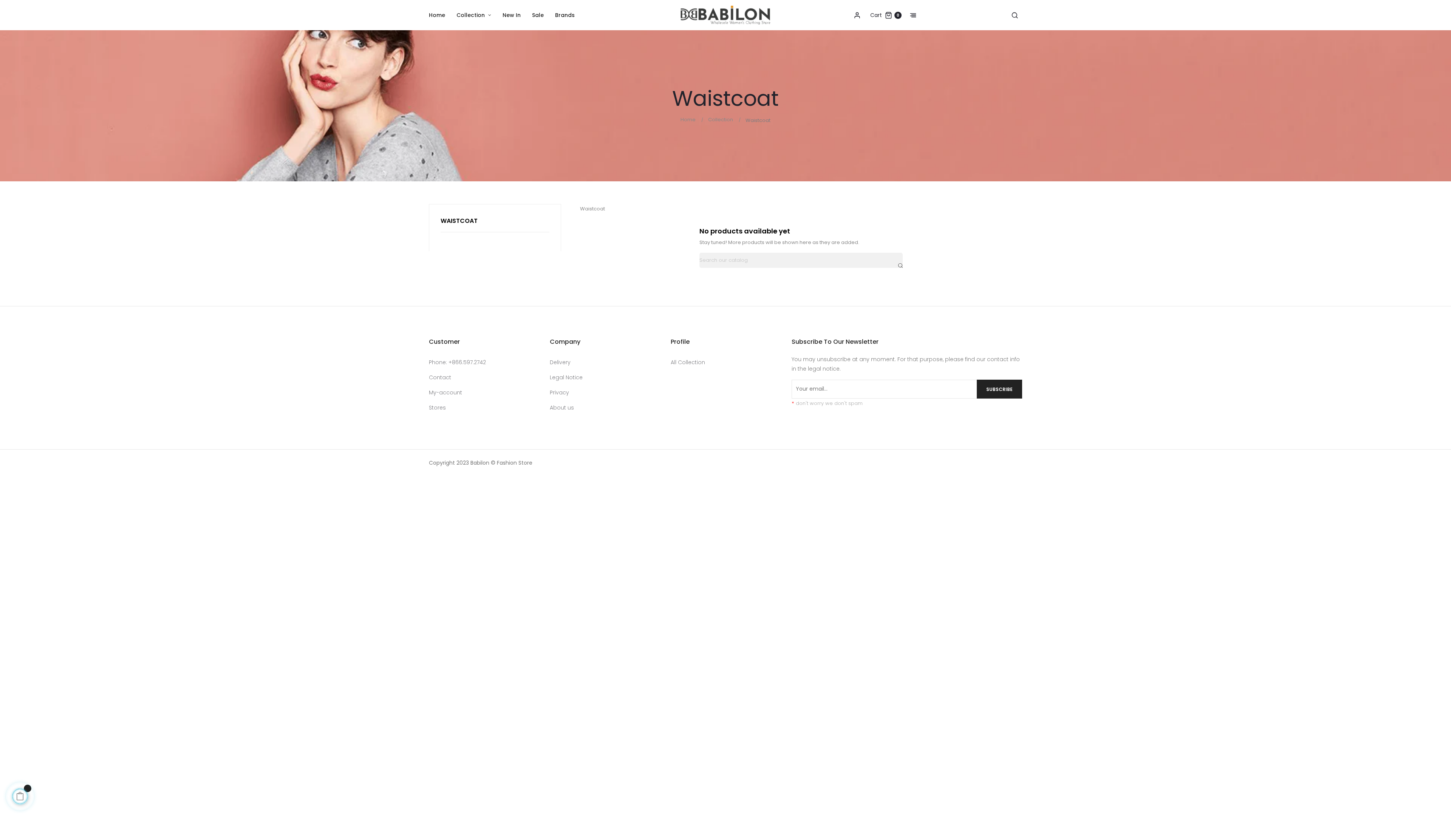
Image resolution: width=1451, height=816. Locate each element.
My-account (445, 392)
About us (562, 407)
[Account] (857, 15)
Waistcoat (459, 220)
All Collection (688, 362)
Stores (437, 407)
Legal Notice (566, 377)
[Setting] (909, 15)
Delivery (560, 362)
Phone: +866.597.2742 (457, 362)
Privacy (559, 392)
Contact (440, 377)
